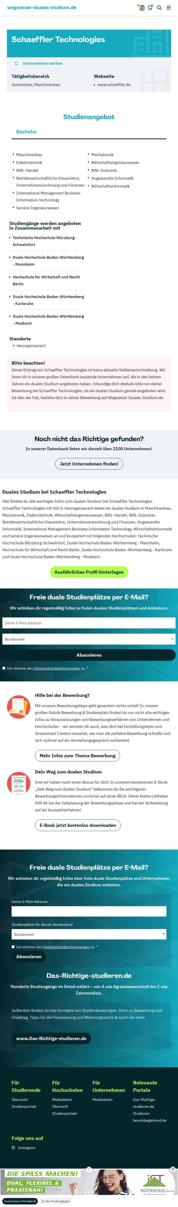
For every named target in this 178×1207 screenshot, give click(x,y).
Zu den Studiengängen (55, 1201)
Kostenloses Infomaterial (20, 1201)
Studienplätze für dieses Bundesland (42, 924)
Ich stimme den (47, 668)
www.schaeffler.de (113, 84)
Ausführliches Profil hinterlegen (89, 572)
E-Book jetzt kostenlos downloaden (78, 825)
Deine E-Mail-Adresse (30, 901)
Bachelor (26, 131)
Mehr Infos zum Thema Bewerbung (77, 755)
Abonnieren (89, 655)
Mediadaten (62, 1099)
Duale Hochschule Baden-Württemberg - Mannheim (48, 261)
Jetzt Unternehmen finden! (89, 464)
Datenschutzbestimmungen (57, 668)
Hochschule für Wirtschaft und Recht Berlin (46, 280)
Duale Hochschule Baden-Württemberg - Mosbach (48, 320)
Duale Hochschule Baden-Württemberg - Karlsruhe (48, 300)
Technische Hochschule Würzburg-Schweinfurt (44, 241)
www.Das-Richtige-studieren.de (51, 1038)
